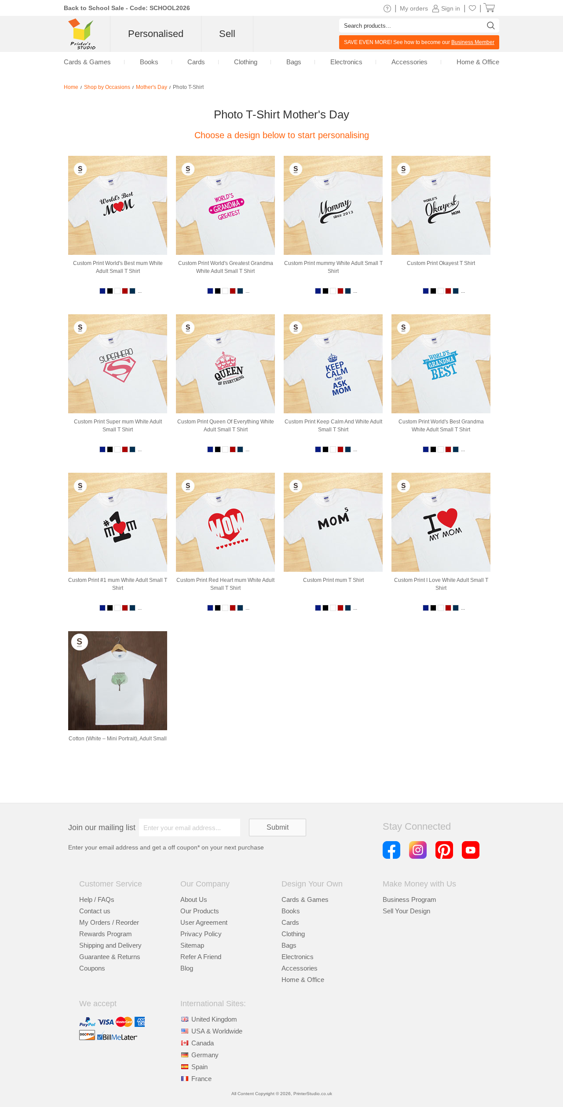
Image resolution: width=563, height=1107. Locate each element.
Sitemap (192, 945)
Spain (199, 1066)
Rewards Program (105, 934)
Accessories (300, 968)
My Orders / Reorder (109, 922)
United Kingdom (214, 1019)
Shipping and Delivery (110, 945)
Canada (202, 1043)
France (201, 1078)
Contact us (94, 911)
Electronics (298, 956)
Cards (290, 922)
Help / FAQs (96, 899)
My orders (414, 8)
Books (291, 911)
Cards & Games (305, 899)
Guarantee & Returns (109, 956)
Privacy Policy (201, 934)
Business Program (409, 899)
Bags (289, 945)
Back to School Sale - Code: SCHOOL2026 (127, 7)
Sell (227, 33)
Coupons (92, 968)
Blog (186, 968)
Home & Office (303, 979)
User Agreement (203, 922)
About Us (193, 899)
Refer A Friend (200, 956)
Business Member (472, 42)
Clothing (293, 934)
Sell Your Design (406, 911)
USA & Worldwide (216, 1031)
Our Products (199, 911)
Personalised (155, 33)
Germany (205, 1055)
